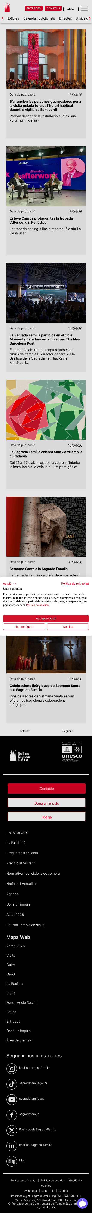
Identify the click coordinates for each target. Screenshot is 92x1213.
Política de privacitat (75, 583)
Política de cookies (37, 604)
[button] (9, 583)
